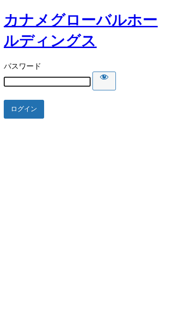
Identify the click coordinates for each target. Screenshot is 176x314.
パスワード (22, 66)
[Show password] (104, 81)
